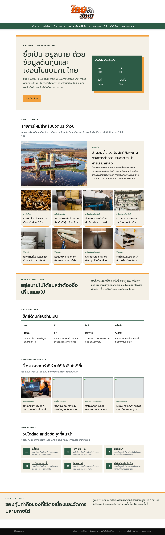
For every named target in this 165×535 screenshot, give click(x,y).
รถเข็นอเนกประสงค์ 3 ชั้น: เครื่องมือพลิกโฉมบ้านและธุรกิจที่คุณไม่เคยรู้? (128, 262)
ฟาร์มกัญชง (119, 448)
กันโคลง (35, 448)
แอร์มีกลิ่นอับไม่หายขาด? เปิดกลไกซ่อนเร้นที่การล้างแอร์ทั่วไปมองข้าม (35, 222)
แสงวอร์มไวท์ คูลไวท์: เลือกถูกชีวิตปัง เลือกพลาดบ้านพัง (96, 260)
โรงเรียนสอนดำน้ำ (40, 463)
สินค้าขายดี (78, 463)
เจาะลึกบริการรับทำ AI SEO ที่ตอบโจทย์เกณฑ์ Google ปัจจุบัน (34, 409)
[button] (148, 26)
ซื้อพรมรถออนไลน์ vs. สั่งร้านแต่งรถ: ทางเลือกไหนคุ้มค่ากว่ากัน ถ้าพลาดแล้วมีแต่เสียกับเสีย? (98, 224)
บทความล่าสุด (127, 26)
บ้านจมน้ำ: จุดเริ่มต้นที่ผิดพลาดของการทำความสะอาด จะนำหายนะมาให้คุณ (115, 158)
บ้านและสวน (59, 26)
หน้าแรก (35, 26)
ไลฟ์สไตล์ (46, 26)
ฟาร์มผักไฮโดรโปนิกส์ (123, 463)
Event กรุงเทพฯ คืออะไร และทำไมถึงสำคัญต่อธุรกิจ (128, 409)
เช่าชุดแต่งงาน (79, 448)
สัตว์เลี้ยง (114, 26)
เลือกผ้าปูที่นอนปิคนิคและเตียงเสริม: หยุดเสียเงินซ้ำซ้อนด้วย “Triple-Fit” (36, 260)
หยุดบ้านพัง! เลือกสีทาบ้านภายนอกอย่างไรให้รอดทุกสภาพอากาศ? (65, 260)
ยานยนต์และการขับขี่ (98, 26)
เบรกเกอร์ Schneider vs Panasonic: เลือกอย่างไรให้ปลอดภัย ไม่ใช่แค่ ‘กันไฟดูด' (128, 224)
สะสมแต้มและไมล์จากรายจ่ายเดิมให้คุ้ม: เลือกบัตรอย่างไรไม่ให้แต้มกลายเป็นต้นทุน (66, 224)
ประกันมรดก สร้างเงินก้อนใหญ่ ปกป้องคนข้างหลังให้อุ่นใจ (66, 409)
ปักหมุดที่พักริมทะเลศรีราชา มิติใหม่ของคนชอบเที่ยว (96, 409)
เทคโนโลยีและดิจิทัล (77, 26)
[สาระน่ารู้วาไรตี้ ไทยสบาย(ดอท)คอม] (82, 11)
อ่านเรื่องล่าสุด (32, 98)
